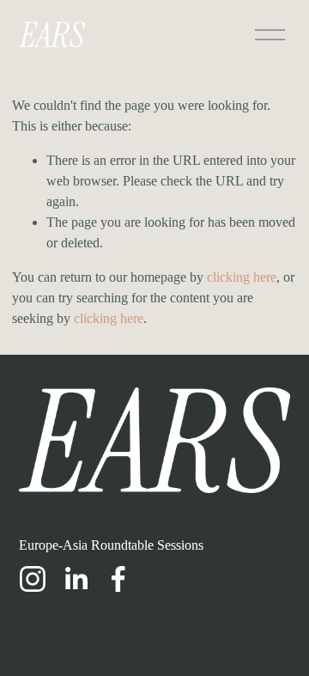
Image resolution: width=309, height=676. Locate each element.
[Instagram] (32, 579)
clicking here (241, 277)
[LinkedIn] (75, 579)
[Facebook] (118, 579)
